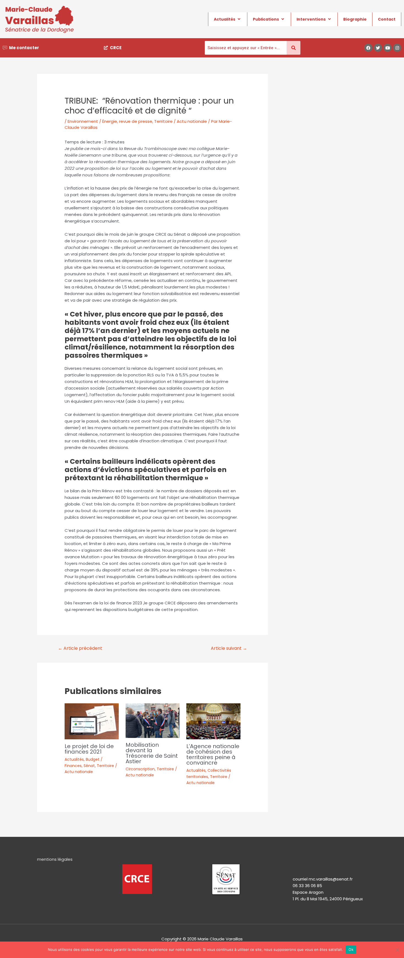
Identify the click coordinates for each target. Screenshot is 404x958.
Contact (386, 19)
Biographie (355, 19)
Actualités (224, 19)
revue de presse (135, 121)
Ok (350, 949)
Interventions (311, 19)
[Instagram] (397, 48)
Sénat (89, 765)
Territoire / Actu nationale (180, 121)
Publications (266, 19)
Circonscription (140, 769)
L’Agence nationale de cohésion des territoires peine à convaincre (212, 754)
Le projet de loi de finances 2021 (89, 749)
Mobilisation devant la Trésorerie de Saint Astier (152, 753)
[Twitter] (378, 48)
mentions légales (55, 859)
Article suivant (229, 648)
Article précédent (80, 648)
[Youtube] (387, 48)
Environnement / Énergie (92, 121)
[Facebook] (368, 48)
